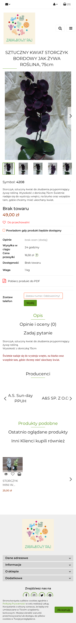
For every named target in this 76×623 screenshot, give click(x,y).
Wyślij (30, 303)
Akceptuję (63, 609)
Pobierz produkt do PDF (24, 281)
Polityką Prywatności (14, 603)
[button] (66, 4)
